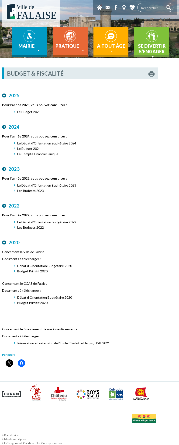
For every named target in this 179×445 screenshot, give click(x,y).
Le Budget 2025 (29, 112)
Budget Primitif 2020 (32, 271)
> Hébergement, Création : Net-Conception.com (32, 443)
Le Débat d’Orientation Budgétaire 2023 (46, 185)
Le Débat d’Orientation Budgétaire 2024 (46, 143)
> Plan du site (10, 435)
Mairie (26, 46)
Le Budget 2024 (29, 149)
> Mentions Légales (14, 439)
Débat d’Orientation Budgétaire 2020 (44, 266)
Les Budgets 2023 (30, 191)
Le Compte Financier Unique (37, 154)
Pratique (67, 46)
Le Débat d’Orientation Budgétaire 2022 (46, 222)
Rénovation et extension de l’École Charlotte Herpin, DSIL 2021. (63, 343)
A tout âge (111, 46)
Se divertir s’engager (152, 48)
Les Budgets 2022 (30, 227)
